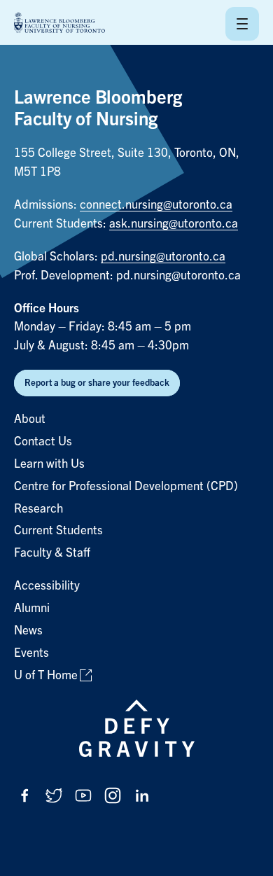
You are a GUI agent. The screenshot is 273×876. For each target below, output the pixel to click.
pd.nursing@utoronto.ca (163, 257)
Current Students (58, 530)
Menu (242, 24)
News (28, 631)
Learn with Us (49, 464)
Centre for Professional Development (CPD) (126, 486)
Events (31, 653)
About (30, 419)
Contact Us (43, 441)
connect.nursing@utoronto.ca (156, 205)
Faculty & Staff (52, 553)
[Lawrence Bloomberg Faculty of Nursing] (59, 23)
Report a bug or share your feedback (96, 382)
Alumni (32, 608)
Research (38, 509)
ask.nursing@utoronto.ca (173, 224)
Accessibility (47, 586)
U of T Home (46, 675)
